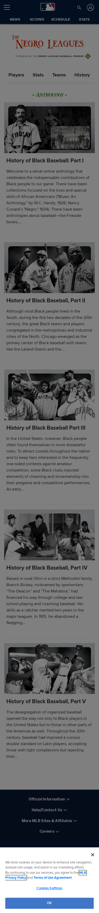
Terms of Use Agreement (53, 878)
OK (49, 903)
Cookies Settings (49, 888)
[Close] (92, 855)
